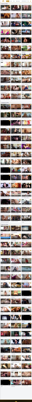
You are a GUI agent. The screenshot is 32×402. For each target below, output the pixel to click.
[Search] (28, 1)
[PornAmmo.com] (3, 1)
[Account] (30, 1)
